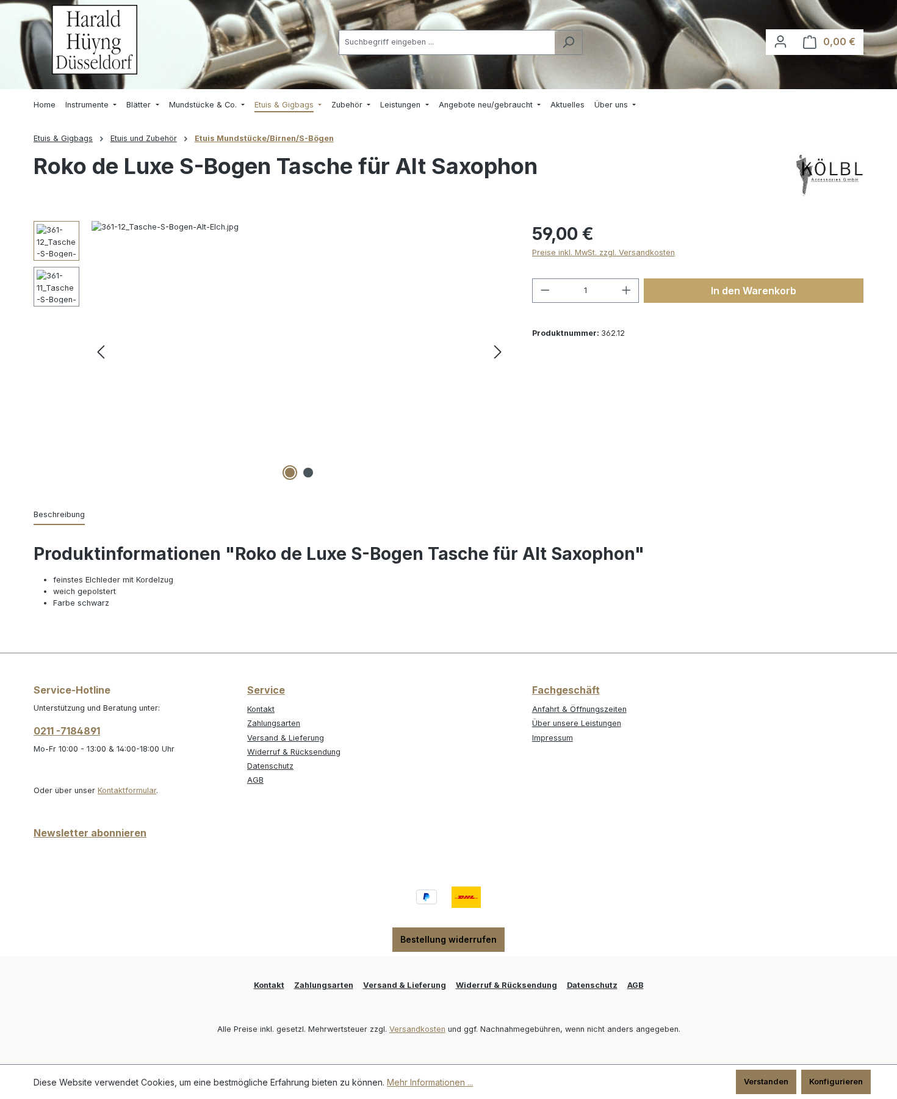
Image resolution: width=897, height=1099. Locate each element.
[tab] (59, 515)
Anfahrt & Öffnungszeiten (579, 709)
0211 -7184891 (67, 731)
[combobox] (447, 42)
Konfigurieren (836, 1081)
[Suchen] (568, 42)
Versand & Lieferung (285, 737)
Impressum (552, 737)
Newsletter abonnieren (90, 833)
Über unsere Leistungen (576, 723)
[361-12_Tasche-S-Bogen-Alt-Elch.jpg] (299, 352)
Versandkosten (417, 1029)
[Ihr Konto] (780, 41)
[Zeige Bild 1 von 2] (290, 472)
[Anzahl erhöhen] (626, 290)
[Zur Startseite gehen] (95, 39)
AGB (255, 780)
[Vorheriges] (101, 352)
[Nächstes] (498, 352)
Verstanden (766, 1081)
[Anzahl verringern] (545, 290)
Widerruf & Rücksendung (293, 751)
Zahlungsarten (273, 723)
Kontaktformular (127, 790)
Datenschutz (270, 766)
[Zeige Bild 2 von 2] (308, 472)
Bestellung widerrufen (448, 939)
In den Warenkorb (753, 291)
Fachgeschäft (566, 690)
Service (266, 690)
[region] (270, 352)
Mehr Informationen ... (430, 1082)
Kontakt (261, 709)
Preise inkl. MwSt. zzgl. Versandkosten (603, 252)
